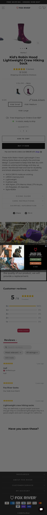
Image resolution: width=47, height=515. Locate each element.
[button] (35, 259)
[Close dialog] (46, 246)
